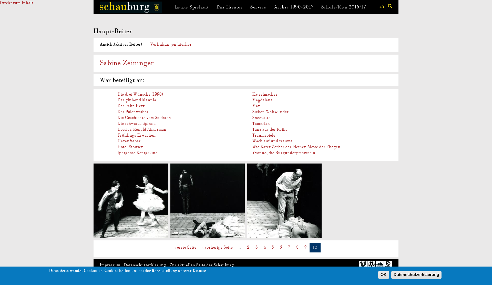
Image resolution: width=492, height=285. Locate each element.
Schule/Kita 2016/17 (343, 7)
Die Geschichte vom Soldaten (144, 117)
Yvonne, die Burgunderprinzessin (283, 152)
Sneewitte (261, 117)
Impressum (110, 265)
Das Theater (230, 7)
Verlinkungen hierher (171, 44)
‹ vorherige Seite (217, 247)
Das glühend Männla (137, 100)
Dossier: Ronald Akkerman (142, 129)
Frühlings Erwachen (137, 135)
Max (256, 105)
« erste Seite (186, 247)
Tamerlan (261, 123)
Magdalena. (263, 100)
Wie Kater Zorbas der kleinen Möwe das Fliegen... (298, 146)
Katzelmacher (265, 94)
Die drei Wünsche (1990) (140, 94)
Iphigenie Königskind (138, 152)
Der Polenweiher (133, 111)
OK (384, 274)
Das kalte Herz (131, 105)
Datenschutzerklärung (145, 265)
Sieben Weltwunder (270, 111)
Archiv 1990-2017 (294, 7)
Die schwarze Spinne (137, 123)
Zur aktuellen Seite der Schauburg (202, 265)
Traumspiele (263, 135)
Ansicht (121, 44)
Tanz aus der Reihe (270, 129)
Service (258, 7)
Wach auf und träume (272, 141)
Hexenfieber (129, 141)
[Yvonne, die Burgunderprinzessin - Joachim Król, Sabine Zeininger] (131, 201)
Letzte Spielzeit (192, 7)
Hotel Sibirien (131, 146)
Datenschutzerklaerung (416, 274)
